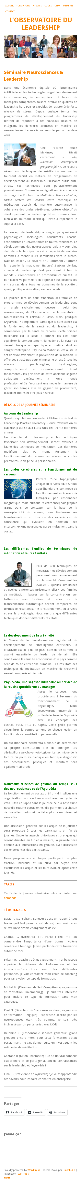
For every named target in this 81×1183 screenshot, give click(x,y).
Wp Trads (23, 1173)
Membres (68, 5)
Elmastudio (69, 1170)
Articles (37, 5)
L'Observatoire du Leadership (40, 24)
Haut (7, 1177)
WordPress (34, 1170)
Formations (23, 5)
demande (10, 898)
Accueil (9, 5)
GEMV (57, 5)
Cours (48, 5)
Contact (10, 11)
